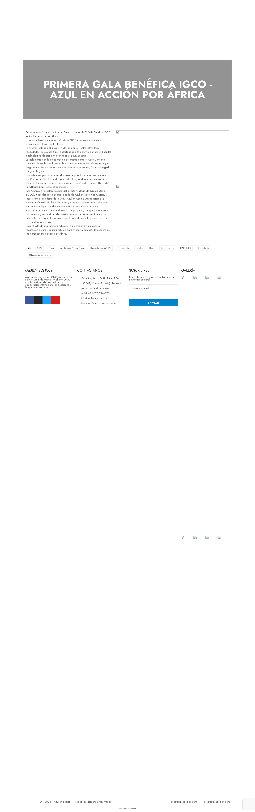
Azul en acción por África (72, 248)
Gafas (151, 248)
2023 (39, 248)
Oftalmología (203, 248)
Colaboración (123, 248)
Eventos (139, 248)
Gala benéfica (167, 248)
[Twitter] (46, 300)
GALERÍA (188, 270)
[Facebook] (29, 300)
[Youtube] (55, 300)
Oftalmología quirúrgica (40, 255)
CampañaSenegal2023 (100, 248)
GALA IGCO (185, 248)
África (51, 248)
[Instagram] (38, 300)
